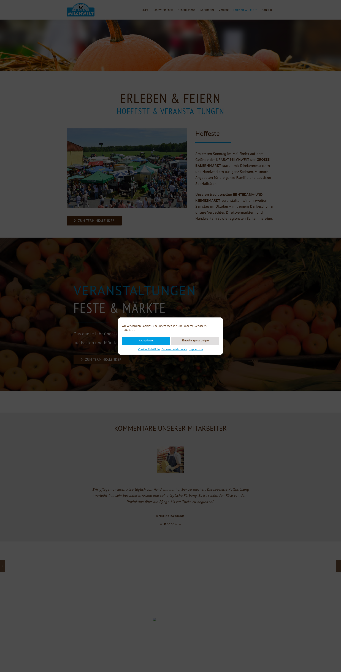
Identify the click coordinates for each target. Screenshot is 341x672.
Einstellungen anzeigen (195, 340)
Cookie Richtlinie (149, 349)
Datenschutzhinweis (174, 349)
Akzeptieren (146, 340)
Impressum (196, 349)
